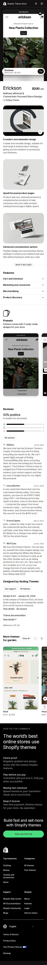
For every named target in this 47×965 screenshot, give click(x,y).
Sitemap (7, 953)
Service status (30, 913)
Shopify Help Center (12, 899)
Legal (26, 908)
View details (8, 609)
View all (26, 638)
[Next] (42, 638)
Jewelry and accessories (8, 876)
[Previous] (35, 638)
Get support (10, 589)
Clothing (7, 865)
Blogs (5, 913)
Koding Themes (12, 100)
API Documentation (11, 903)
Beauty (6, 870)
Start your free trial (23, 834)
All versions (22, 609)
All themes (25, 589)
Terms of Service (11, 934)
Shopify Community (12, 908)
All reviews (10, 438)
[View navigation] (42, 4)
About (27, 899)
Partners (28, 903)
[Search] (36, 4)
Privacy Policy (9, 941)
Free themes (30, 870)
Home (5, 882)
